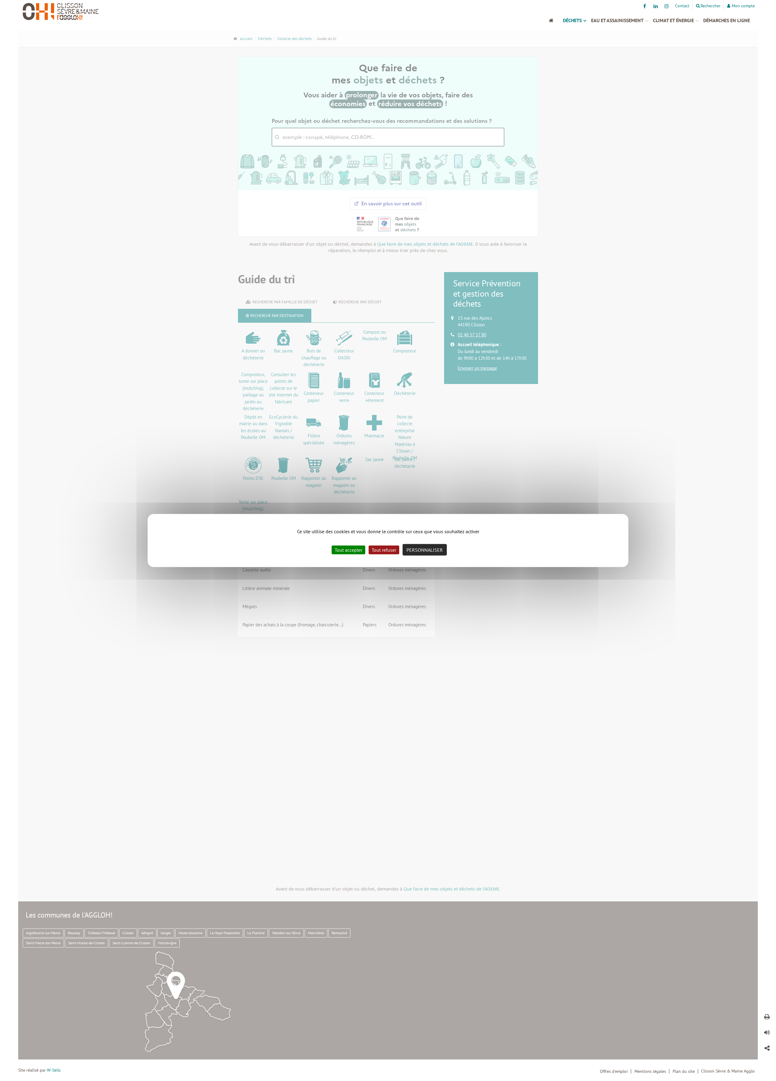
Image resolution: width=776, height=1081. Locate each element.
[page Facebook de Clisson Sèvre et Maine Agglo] (644, 6)
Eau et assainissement (617, 20)
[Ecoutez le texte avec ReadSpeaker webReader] (766, 1033)
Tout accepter (348, 550)
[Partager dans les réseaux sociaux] (766, 1049)
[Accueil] (554, 20)
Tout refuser (384, 550)
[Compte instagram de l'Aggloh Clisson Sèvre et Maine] (666, 6)
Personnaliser (424, 550)
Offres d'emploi (614, 1071)
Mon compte (743, 5)
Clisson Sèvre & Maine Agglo (728, 1071)
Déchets (572, 20)
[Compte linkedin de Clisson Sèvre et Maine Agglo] (655, 6)
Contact (682, 5)
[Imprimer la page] (766, 1017)
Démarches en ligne (726, 20)
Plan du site (684, 1071)
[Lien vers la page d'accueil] (111, 11)
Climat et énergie (673, 20)
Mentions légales (650, 1071)
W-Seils (54, 1070)
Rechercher (711, 5)
